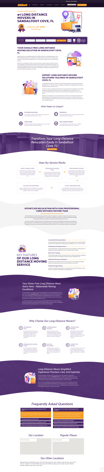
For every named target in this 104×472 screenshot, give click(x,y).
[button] (35, 409)
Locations (56, 5)
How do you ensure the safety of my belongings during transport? (66, 409)
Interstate (42, 5)
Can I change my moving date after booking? (64, 420)
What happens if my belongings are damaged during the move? (34, 409)
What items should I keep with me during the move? (65, 424)
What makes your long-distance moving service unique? (66, 427)
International (35, 5)
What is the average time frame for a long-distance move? (34, 425)
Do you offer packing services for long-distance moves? (34, 422)
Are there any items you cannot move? (30, 419)
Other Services (49, 5)
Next (61, 40)
